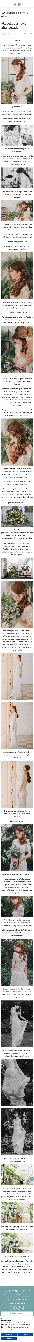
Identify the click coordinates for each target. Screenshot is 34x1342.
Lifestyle (27, 1294)
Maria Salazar (11, 1269)
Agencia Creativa (11, 1297)
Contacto (22, 1299)
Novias (24, 33)
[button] (2, 3)
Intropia (25, 1272)
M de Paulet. (26, 1267)
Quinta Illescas (17, 636)
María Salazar (19, 530)
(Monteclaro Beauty (17, 821)
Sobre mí (11, 1299)
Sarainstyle (10, 242)
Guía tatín (26, 1297)
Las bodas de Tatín (19, 32)
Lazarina (15, 755)
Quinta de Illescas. (9, 1267)
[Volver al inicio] (17, 3)
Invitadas (16, 1294)
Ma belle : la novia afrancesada (13, 26)
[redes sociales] (10, 1308)
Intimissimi (26, 159)
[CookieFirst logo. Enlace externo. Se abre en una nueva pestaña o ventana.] (2, 1318)
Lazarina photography (16, 1261)
